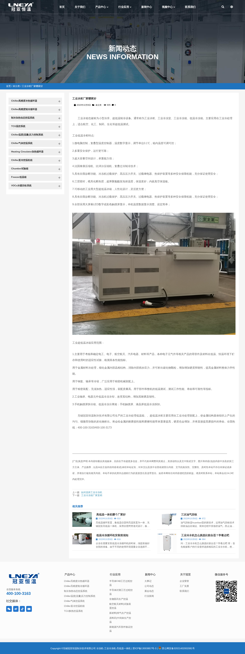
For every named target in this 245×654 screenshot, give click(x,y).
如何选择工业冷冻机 (91, 492)
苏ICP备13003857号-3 (144, 648)
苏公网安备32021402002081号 (178, 648)
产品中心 (69, 574)
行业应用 (115, 574)
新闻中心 (150, 574)
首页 (8, 86)
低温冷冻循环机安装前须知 (112, 535)
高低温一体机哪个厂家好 (111, 514)
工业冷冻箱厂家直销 (91, 495)
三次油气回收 (189, 514)
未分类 (16, 86)
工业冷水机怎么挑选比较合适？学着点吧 (205, 535)
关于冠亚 (185, 574)
